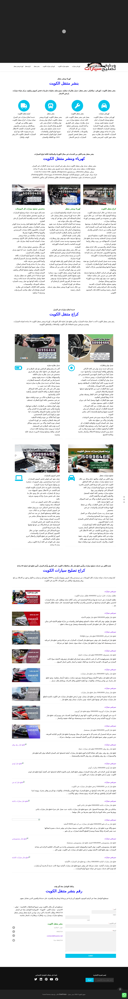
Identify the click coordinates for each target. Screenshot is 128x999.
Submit (90, 956)
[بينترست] (46, 979)
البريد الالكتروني (112, 923)
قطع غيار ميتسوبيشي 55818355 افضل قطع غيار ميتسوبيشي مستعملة (91, 843)
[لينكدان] (41, 979)
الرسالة (114, 930)
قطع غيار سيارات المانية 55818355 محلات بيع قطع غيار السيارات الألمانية (90, 862)
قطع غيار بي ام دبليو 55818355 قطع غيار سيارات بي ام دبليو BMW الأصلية (90, 824)
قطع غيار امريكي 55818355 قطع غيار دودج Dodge (98, 636)
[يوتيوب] (51, 979)
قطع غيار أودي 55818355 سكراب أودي (102, 768)
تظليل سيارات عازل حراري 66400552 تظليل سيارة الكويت (95, 596)
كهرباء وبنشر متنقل (18, 66)
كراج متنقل (28, 66)
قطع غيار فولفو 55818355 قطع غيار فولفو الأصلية (98, 617)
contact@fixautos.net (55, 936)
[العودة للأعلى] (120, 989)
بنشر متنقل (37, 66)
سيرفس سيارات (110, 591)
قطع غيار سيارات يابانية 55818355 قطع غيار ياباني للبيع (96, 805)
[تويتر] (35, 979)
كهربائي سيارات (76, 66)
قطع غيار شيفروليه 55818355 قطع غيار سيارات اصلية (97, 655)
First (114, 914)
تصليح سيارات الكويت (63, 66)
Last (88, 920)
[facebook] (56, 979)
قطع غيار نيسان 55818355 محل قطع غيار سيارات (98, 692)
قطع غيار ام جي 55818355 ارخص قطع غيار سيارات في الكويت (93, 786)
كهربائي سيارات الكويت (49, 66)
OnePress (62, 994)
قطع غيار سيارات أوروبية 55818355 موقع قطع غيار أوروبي (95, 711)
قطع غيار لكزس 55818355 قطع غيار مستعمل (100, 730)
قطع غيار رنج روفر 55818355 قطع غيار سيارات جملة (97, 749)
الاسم (114, 909)
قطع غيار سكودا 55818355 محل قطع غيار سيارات (98, 674)
